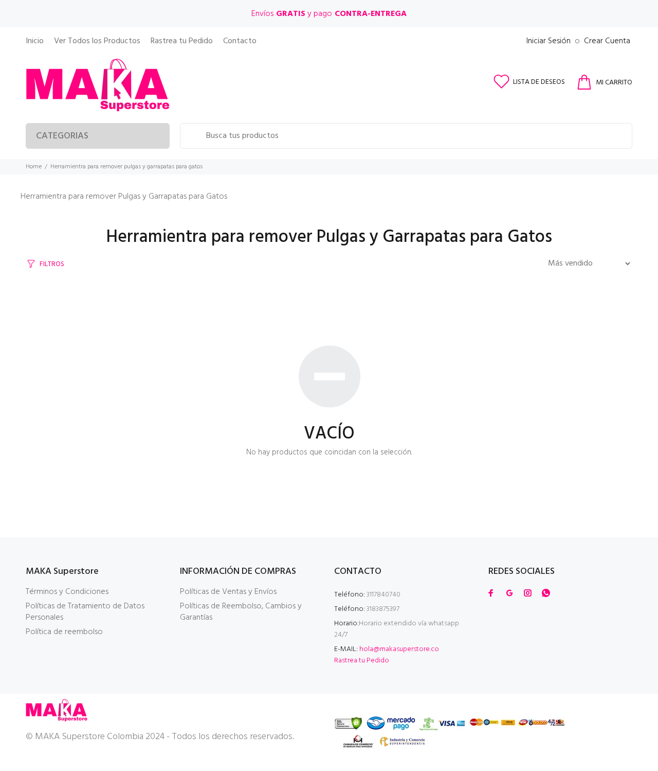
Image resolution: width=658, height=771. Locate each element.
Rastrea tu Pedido (361, 661)
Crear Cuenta (607, 41)
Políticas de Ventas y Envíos (228, 592)
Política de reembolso (64, 632)
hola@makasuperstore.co (399, 649)
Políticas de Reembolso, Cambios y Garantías (241, 612)
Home (34, 167)
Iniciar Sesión (548, 41)
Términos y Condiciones (67, 592)
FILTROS (52, 264)
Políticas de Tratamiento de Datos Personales (85, 612)
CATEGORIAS (62, 136)
